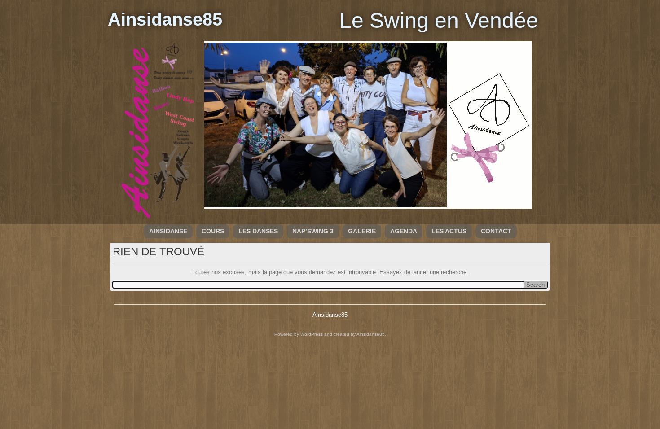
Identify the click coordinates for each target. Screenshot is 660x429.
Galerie (362, 231)
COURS (213, 231)
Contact (496, 231)
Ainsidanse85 (165, 19)
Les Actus (448, 231)
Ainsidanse (168, 231)
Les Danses (258, 231)
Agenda (403, 231)
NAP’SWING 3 (313, 231)
